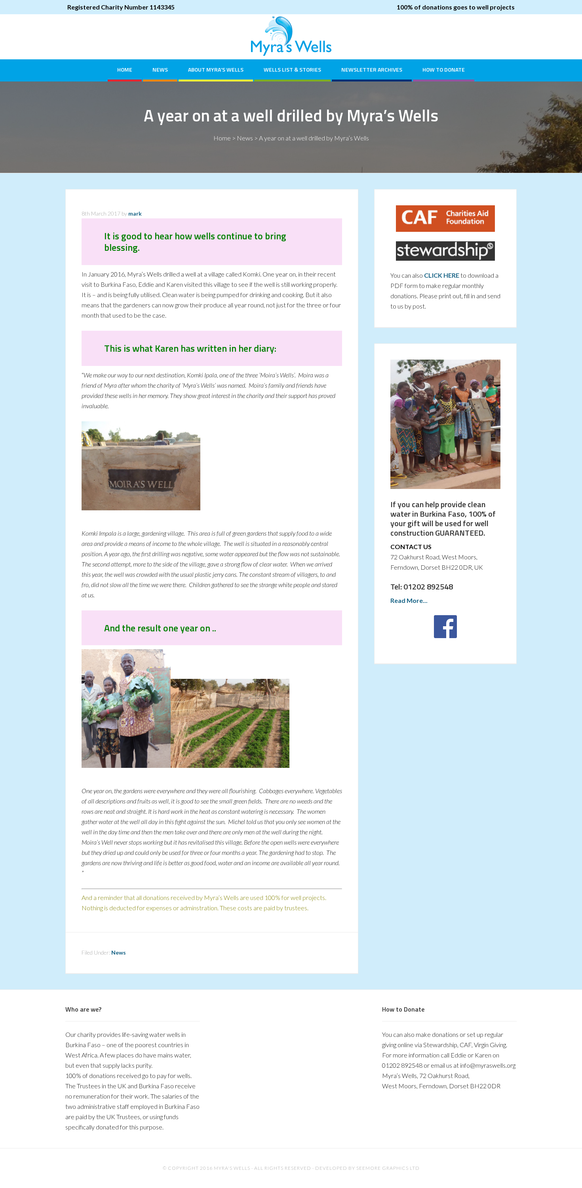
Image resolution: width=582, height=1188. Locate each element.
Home (222, 138)
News (245, 138)
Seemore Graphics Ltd (388, 1168)
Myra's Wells (291, 36)
